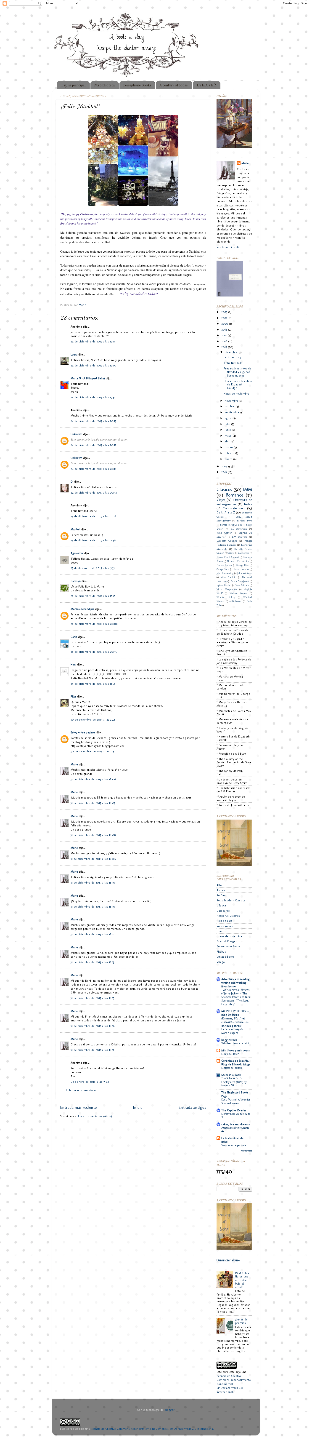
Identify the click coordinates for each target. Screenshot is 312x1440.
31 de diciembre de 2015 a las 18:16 (93, 1026)
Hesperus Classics (228, 915)
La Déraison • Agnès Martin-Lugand (232, 1031)
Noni (73, 664)
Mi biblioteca (104, 85)
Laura (74, 354)
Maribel (75, 529)
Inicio (138, 1107)
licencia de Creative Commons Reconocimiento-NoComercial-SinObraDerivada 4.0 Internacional (152, 1428)
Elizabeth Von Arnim (238, 561)
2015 (224, 347)
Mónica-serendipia (82, 609)
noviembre (232, 400)
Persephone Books (137, 85)
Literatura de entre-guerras (234, 502)
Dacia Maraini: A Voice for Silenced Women (235, 1101)
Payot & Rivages (227, 941)
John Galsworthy (225, 573)
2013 (224, 472)
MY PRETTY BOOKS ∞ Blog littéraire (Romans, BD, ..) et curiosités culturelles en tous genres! (235, 1018)
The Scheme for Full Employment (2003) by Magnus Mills (234, 1082)
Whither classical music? (235, 1043)
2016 (224, 341)
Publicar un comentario (81, 1090)
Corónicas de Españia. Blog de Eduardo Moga (235, 1062)
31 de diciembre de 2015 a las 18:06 (93, 779)
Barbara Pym (244, 520)
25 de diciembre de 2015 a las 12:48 (93, 540)
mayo (229, 435)
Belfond (221, 895)
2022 (224, 318)
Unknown (76, 434)
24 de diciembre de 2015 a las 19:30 (93, 365)
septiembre (232, 412)
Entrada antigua (192, 1107)
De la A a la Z (207, 85)
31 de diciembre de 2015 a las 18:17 (92, 1050)
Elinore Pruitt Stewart (228, 557)
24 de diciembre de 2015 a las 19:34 (93, 397)
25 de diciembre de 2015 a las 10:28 (93, 516)
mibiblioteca (235, 601)
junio (228, 429)
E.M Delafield (239, 536)
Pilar (73, 696)
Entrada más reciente (78, 1107)
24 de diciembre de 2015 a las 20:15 (93, 421)
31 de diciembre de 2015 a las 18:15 (92, 998)
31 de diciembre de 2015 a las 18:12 (92, 934)
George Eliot (242, 565)
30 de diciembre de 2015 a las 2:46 (93, 719)
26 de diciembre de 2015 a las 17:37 (93, 596)
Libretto (221, 931)
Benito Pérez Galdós (231, 524)
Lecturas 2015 (232, 357)
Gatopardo (223, 910)
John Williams (244, 573)
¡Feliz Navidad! (233, 363)
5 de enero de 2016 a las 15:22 (90, 1081)
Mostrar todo (246, 1150)
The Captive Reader (233, 1110)
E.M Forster (243, 553)
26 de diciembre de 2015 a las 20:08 (94, 623)
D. (72, 481)
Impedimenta (225, 926)
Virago (221, 962)
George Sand (223, 569)
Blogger (169, 1409)
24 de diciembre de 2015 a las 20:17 (93, 445)
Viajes (221, 500)
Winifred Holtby (226, 597)
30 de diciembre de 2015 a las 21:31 (93, 751)
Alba (219, 885)
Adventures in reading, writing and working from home (235, 982)
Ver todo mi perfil (228, 247)
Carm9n (76, 581)
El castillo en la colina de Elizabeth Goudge (238, 384)
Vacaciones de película (233, 1145)
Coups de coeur (234, 508)
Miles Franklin (228, 577)
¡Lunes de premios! (241, 1321)
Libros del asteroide (229, 936)
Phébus (221, 951)
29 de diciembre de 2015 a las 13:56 (93, 683)
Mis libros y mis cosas (235, 1050)
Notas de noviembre (236, 393)
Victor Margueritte (227, 589)
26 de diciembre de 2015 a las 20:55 (94, 651)
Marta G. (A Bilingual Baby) (88, 378)
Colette (230, 553)
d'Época (221, 905)
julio (228, 424)
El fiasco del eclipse (231, 1067)
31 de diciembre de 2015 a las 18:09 (93, 858)
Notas (248, 504)
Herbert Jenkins (241, 569)
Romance (234, 495)
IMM (247, 489)
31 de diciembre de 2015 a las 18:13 (92, 962)
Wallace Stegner (238, 593)
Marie (74, 764)
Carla (74, 637)
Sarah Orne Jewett (240, 581)
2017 (224, 335)
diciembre (231, 352)
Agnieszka (77, 553)
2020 (225, 323)
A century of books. (173, 85)
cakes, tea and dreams (235, 1124)
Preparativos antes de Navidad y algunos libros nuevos (237, 372)
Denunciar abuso (228, 1260)
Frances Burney (224, 565)
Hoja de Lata (224, 920)
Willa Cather (224, 532)
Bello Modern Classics (231, 900)
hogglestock (229, 1040)
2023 (224, 312)
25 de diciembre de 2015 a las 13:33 (93, 568)
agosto (229, 418)
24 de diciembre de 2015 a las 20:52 (94, 492)
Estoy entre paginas (83, 732)
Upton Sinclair (224, 585)
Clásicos (224, 489)
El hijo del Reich (230, 1053)
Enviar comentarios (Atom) (95, 1116)
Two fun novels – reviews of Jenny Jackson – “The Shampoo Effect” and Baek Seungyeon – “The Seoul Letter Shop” (235, 997)
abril (228, 441)
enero (229, 459)
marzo (229, 447)
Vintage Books (226, 956)
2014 (224, 466)
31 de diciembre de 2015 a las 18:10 (93, 882)
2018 (224, 329)
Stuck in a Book (231, 1075)
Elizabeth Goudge (227, 540)
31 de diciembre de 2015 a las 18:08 (93, 835)
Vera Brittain (242, 585)
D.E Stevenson (238, 528)
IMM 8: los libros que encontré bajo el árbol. (242, 1279)
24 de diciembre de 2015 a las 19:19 (93, 341)
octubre (230, 406)
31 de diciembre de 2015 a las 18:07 (93, 803)
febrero (230, 453)
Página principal (73, 85)
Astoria (221, 890)
